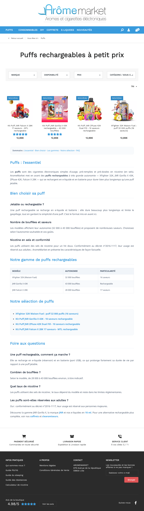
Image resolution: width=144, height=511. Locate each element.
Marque (15, 75)
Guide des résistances (16, 480)
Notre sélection (67, 150)
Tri (132, 86)
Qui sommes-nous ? (15, 465)
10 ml (88, 412)
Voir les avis (48, 504)
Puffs (9, 30)
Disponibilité (51, 75)
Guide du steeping (14, 475)
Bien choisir (40, 150)
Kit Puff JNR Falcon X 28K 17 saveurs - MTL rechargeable (47, 329)
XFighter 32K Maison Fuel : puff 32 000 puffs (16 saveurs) (47, 313)
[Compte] (128, 30)
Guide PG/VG (12, 470)
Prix (79, 75)
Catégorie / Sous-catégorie (121, 75)
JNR (61, 412)
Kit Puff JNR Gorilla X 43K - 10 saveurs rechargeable (44, 318)
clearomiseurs (50, 416)
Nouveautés (84, 30)
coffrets (34, 416)
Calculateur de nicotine (17, 485)
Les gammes (53, 150)
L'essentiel (28, 150)
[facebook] (135, 503)
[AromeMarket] (72, 13)
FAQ (78, 150)
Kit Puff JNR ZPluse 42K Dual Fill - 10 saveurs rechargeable (48, 324)
